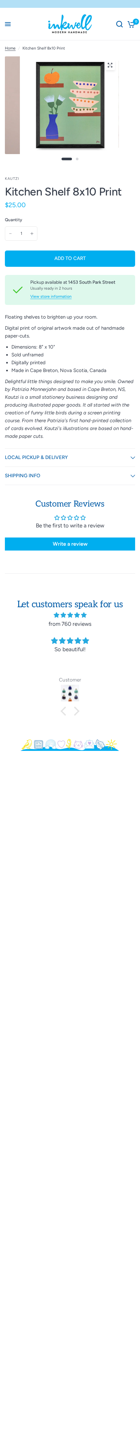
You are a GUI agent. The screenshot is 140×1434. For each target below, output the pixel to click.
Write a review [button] (70, 544)
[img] (70, 615)
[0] (130, 24)
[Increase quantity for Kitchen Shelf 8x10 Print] (32, 233)
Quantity (13, 219)
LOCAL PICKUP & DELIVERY (36, 457)
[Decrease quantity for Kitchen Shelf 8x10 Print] (10, 233)
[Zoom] (110, 65)
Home (10, 48)
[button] (65, 711)
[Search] (119, 24)
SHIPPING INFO (22, 476)
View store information (51, 296)
